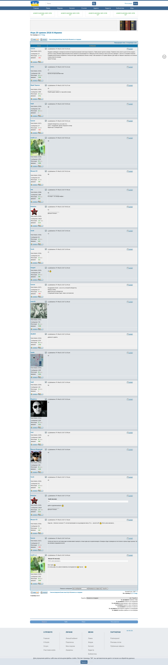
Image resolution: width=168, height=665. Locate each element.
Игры (132, 8)
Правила (44, 622)
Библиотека (120, 8)
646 (39, 276)
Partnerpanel (114, 638)
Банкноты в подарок (75, 39)
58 (39, 161)
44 (39, 94)
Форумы (60, 8)
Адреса (96, 8)
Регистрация (128, 3)
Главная (36, 8)
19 (39, 274)
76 (39, 196)
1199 (39, 77)
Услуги (45, 646)
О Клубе (46, 642)
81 (39, 439)
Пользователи (115, 622)
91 (39, 467)
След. (43, 35)
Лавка (48, 8)
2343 (39, 374)
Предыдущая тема (119, 42)
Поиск (83, 622)
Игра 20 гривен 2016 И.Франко (46, 32)
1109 (39, 469)
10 (39, 239)
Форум (90, 642)
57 (39, 422)
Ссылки (84, 8)
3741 (39, 96)
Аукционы (69, 650)
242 (39, 181)
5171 (39, 223)
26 (39, 75)
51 (39, 324)
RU (129, 630)
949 (39, 441)
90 (39, 342)
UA (127, 630)
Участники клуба (49, 650)
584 (39, 198)
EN (132, 630)
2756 (39, 344)
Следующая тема (131, 42)
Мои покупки (70, 646)
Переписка (70, 642)
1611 (39, 424)
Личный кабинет (71, 638)
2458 (39, 163)
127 (39, 220)
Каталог (72, 8)
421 (39, 241)
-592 (39, 58)
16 (39, 111)
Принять (84, 662)
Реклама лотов (115, 642)
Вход (135, 3)
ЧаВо (65, 622)
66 (39, 372)
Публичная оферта (117, 646)
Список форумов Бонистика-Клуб (58, 39)
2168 (39, 326)
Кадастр (108, 8)
